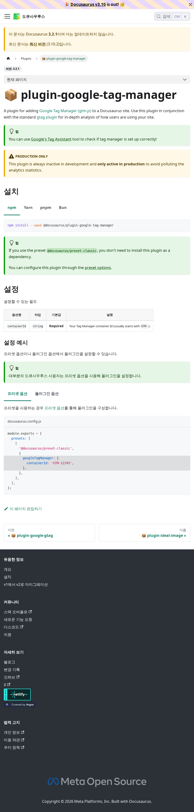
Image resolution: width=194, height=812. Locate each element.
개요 (7, 569)
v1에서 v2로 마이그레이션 (26, 584)
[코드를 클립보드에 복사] (184, 225)
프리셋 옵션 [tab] (17, 393)
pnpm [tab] (45, 207)
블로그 (9, 662)
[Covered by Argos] (19, 705)
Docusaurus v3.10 (88, 4)
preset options (98, 267)
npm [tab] (12, 207)
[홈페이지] (8, 58)
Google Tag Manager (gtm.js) (65, 110)
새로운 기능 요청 (18, 619)
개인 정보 (12, 732)
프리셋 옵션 (54, 407)
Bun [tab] (63, 207)
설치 (7, 576)
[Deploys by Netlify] (17, 699)
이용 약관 (12, 739)
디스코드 (11, 627)
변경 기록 (12, 669)
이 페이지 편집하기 (26, 508)
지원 (7, 634)
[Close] (190, 4)
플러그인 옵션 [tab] (47, 393)
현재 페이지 (17, 79)
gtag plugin (47, 117)
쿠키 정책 (12, 747)
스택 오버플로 (15, 611)
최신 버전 (38, 44)
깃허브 (9, 677)
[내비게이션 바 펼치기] (7, 16)
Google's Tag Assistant (51, 139)
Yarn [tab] (28, 207)
